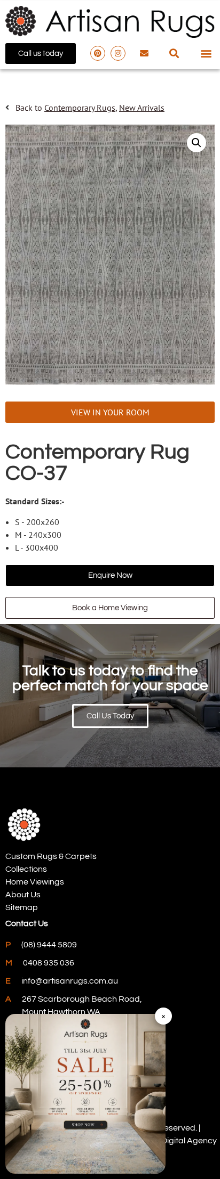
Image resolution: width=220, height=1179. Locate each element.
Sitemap (21, 907)
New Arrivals (141, 107)
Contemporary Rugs (79, 107)
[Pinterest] (97, 53)
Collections (26, 869)
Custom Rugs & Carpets (51, 856)
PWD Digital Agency (178, 1140)
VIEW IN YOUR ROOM (110, 412)
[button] (174, 53)
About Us (23, 894)
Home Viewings (34, 882)
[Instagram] (118, 53)
